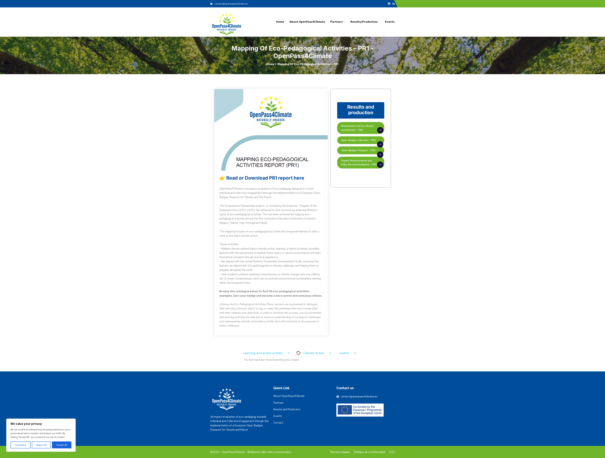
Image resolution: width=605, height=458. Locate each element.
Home (280, 21)
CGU (392, 452)
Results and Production (286, 409)
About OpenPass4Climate (307, 21)
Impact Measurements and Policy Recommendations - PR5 (359, 162)
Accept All (61, 445)
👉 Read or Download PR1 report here (261, 178)
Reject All (41, 445)
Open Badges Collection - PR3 (358, 140)
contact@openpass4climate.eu (231, 3)
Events (390, 21)
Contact (278, 422)
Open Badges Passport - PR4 (358, 150)
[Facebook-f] (389, 4)
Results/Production (364, 21)
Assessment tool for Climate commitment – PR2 (357, 128)
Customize (20, 445)
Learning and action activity (263, 353)
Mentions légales (340, 452)
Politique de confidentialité (369, 452)
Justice (344, 353)
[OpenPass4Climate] (231, 24)
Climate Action (314, 353)
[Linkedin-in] (394, 4)
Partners (336, 21)
